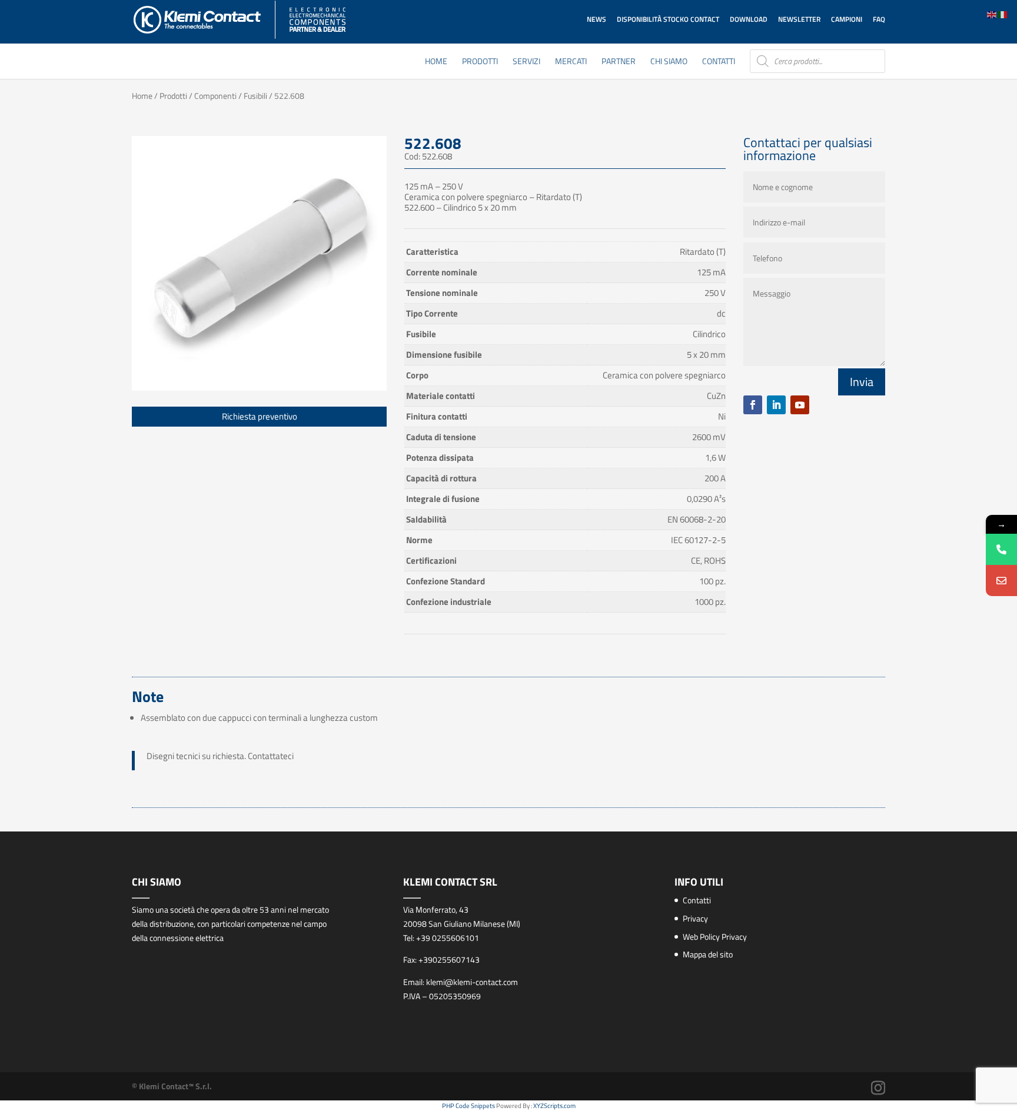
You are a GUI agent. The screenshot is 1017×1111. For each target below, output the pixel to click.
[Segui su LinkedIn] (776, 404)
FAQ (879, 19)
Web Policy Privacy (715, 936)
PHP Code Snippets (468, 1105)
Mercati (571, 62)
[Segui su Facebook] (752, 404)
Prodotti (480, 62)
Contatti (718, 62)
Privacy (695, 918)
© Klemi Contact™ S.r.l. (172, 1086)
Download (748, 19)
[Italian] (1003, 14)
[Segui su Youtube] (799, 404)
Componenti (215, 95)
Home (436, 62)
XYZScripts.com (554, 1105)
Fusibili (255, 95)
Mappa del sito (708, 954)
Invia (861, 381)
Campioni (846, 19)
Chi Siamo (668, 62)
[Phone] (1001, 549)
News (596, 19)
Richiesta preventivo (259, 416)
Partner (618, 62)
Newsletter (799, 19)
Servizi (526, 62)
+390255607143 (449, 959)
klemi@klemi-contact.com (472, 982)
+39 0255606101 (447, 938)
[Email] (1001, 580)
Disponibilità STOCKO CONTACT (668, 19)
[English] (992, 14)
